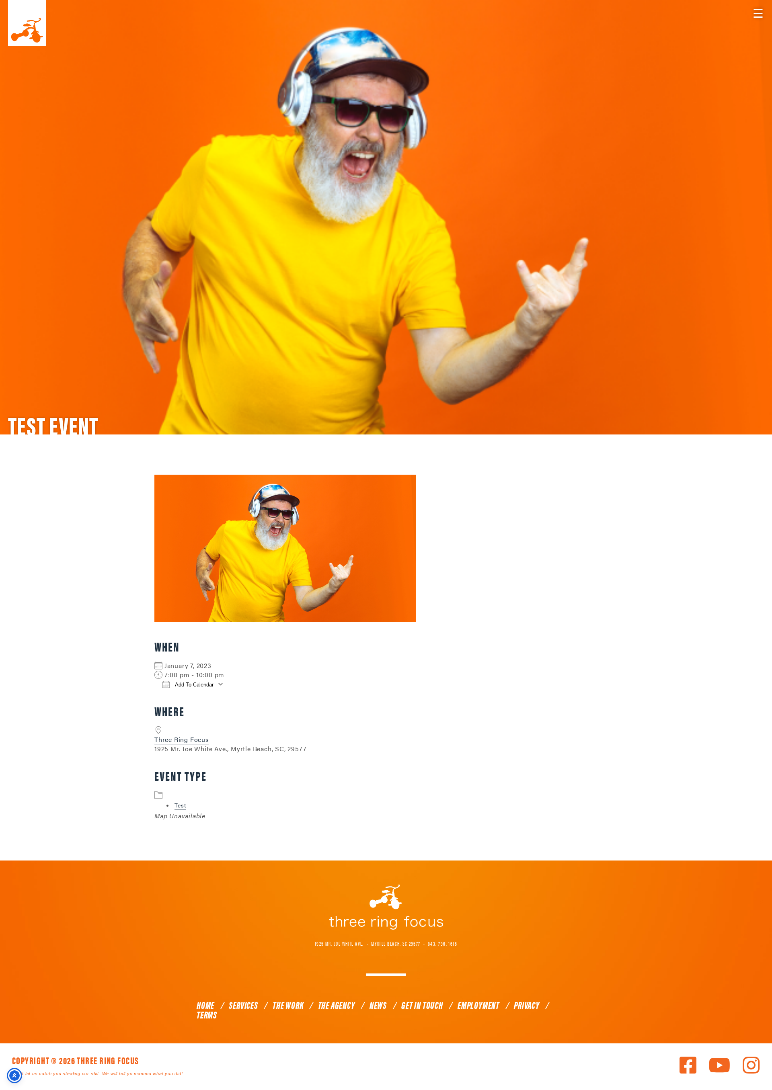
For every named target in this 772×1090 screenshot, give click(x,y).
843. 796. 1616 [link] (442, 943)
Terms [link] (207, 1014)
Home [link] (205, 1005)
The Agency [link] (336, 1005)
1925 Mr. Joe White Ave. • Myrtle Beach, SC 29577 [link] (368, 943)
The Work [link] (288, 1005)
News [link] (378, 1005)
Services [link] (243, 1005)
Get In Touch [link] (422, 1005)
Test (180, 805)
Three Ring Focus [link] (27, 23)
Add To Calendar (194, 685)
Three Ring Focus (181, 739)
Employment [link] (478, 1005)
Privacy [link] (527, 1005)
